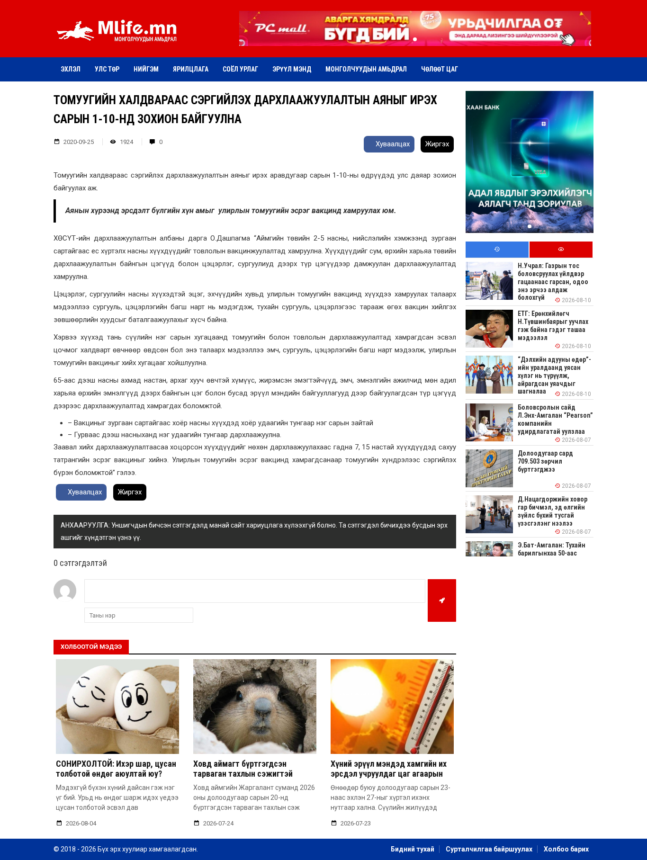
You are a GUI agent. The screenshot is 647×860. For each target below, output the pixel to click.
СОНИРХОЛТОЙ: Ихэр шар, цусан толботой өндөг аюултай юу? (116, 769)
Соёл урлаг (240, 69)
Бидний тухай (412, 849)
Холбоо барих (566, 849)
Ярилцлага (190, 69)
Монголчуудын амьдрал (366, 69)
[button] (415, 39)
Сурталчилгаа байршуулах (489, 849)
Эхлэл (71, 69)
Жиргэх (437, 144)
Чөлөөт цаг (439, 69)
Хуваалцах (392, 144)
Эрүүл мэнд (291, 69)
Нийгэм (146, 69)
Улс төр (107, 69)
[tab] (497, 250)
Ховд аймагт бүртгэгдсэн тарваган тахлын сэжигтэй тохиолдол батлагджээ (243, 774)
